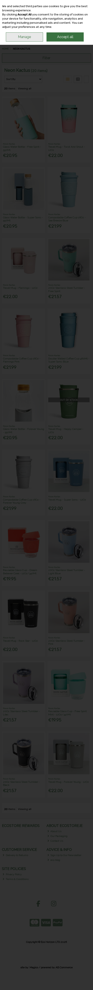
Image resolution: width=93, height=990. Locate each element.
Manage (24, 37)
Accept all (65, 37)
